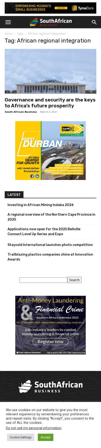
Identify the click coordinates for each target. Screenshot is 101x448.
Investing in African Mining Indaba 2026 (41, 205)
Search (74, 280)
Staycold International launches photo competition (50, 245)
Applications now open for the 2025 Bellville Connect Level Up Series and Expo (44, 231)
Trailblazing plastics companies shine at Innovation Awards (50, 257)
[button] (8, 22)
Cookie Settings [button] (20, 437)
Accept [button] (45, 437)
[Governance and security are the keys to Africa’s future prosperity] (50, 71)
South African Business (21, 111)
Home (8, 33)
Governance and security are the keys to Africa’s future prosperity (50, 103)
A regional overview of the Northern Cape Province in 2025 (51, 217)
